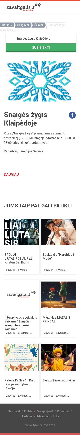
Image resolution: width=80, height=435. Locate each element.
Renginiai (23, 25)
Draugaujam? (45, 411)
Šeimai (38, 25)
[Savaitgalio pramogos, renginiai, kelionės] (24, 7)
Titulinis (7, 25)
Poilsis (28, 411)
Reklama (27, 416)
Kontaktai (63, 411)
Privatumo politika (48, 416)
